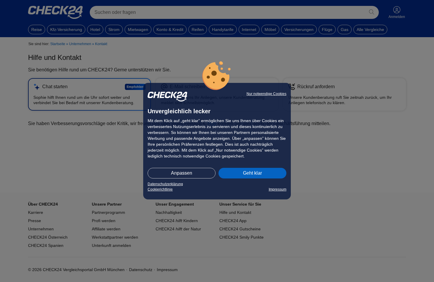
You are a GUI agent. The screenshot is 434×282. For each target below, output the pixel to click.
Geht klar (252, 173)
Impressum (277, 189)
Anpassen (181, 173)
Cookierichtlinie (160, 189)
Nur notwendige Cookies (266, 94)
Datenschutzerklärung (165, 184)
